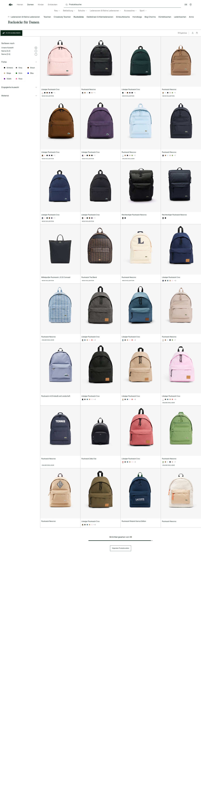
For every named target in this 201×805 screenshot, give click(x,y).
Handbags (137, 17)
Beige (9, 73)
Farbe (4, 62)
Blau (32, 73)
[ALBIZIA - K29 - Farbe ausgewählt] (163, 399)
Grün (20, 73)
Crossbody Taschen (62, 17)
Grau (20, 68)
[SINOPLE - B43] (45, 93)
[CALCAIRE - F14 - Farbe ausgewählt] (123, 340)
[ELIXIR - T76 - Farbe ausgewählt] (82, 155)
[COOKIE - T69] (85, 93)
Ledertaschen (180, 17)
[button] (190, 5)
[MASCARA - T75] (47, 93)
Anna (191, 17)
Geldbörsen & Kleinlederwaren (100, 17)
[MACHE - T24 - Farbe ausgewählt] (163, 462)
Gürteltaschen (164, 17)
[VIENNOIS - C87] (170, 281)
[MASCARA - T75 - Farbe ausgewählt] (42, 155)
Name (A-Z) (5, 51)
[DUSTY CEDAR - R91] (92, 340)
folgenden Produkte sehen (120, 548)
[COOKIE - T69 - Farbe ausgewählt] (163, 93)
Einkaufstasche (123, 17)
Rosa (20, 79)
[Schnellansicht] (77, 84)
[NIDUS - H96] (125, 93)
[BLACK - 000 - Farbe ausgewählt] (82, 93)
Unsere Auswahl (7, 48)
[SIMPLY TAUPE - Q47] (92, 93)
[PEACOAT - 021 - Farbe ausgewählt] (42, 218)
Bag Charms (150, 17)
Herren (20, 5)
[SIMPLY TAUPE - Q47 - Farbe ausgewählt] (163, 340)
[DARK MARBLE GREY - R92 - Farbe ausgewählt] (82, 340)
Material (5, 96)
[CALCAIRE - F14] (168, 281)
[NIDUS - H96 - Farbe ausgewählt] (42, 93)
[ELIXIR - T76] (49, 93)
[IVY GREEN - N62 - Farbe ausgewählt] (82, 525)
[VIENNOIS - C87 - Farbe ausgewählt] (123, 399)
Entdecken (52, 5)
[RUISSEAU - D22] (87, 93)
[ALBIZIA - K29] (172, 281)
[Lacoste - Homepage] (11, 4)
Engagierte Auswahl (10, 87)
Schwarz (10, 68)
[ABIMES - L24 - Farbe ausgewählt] (163, 155)
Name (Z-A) (5, 54)
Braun (32, 68)
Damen (30, 5)
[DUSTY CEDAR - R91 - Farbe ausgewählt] (123, 462)
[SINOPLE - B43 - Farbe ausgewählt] (123, 93)
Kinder (41, 5)
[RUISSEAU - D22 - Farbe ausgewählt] (123, 155)
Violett (9, 79)
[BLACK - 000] (52, 93)
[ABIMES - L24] (89, 93)
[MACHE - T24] (172, 93)
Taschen (47, 17)
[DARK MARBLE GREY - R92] (165, 281)
